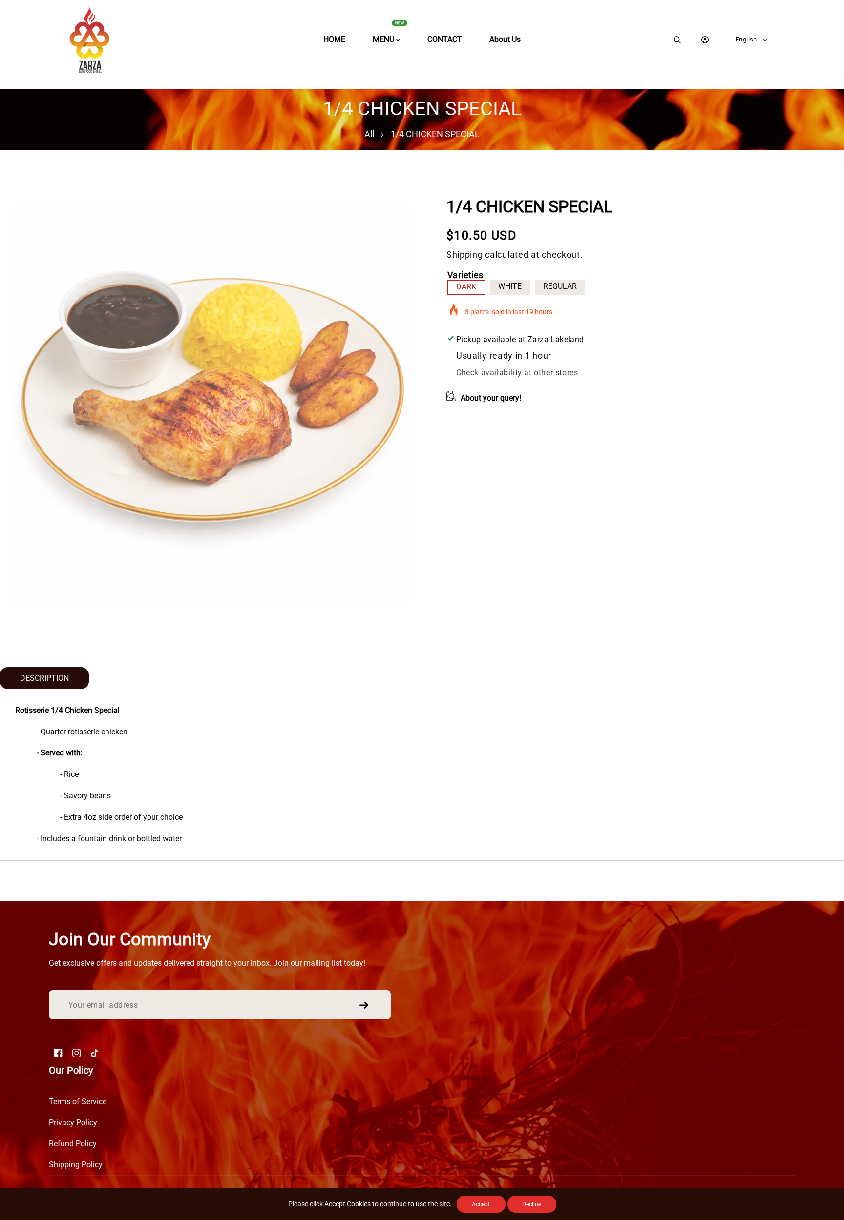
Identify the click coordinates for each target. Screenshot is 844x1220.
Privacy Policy (73, 1122)
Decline (531, 1204)
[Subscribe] (364, 1005)
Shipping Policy (76, 1164)
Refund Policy (73, 1143)
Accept (481, 1204)
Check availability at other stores (517, 372)
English (746, 39)
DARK (466, 286)
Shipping (464, 254)
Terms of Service (77, 1101)
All (369, 134)
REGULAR (560, 286)
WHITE (510, 286)
